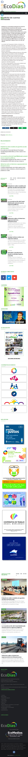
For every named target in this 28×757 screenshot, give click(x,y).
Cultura (14, 178)
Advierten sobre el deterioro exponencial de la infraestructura (16, 220)
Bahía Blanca (9, 135)
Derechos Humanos (21, 178)
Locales (3, 199)
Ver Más (17, 573)
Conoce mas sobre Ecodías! (8, 689)
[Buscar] (11, 13)
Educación (3, 185)
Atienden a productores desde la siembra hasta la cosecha (15, 254)
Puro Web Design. (17, 755)
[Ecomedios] (14, 734)
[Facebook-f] (3, 277)
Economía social (3, 252)
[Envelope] (14, 277)
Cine (11, 178)
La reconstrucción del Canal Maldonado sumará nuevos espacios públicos (16, 203)
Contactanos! (4, 714)
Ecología (12, 179)
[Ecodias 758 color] (14, 343)
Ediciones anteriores (14, 358)
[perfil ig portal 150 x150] (14, 371)
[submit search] (22, 13)
